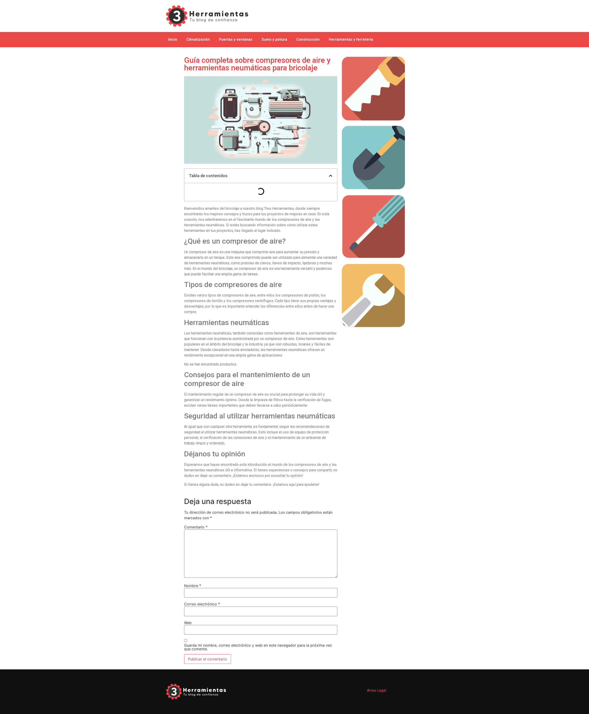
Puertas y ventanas (235, 39)
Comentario (196, 527)
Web (188, 623)
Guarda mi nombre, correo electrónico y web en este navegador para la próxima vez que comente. (258, 647)
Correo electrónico (202, 604)
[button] (330, 176)
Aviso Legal (376, 690)
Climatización (198, 39)
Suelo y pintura (274, 39)
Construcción (308, 39)
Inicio (172, 39)
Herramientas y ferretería (351, 39)
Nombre (192, 585)
